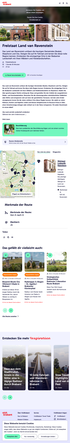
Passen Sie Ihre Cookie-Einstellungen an (35, 18)
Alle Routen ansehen (9, 316)
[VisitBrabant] (55, 416)
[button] (26, 163)
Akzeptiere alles (12, 436)
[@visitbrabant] (55, 419)
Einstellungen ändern (48, 436)
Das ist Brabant (23, 416)
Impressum (37, 419)
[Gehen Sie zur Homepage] (7, 3)
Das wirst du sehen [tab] (43, 152)
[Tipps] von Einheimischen (21, 194)
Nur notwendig (29, 436)
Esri (8, 196)
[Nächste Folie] (11, 310)
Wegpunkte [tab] (57, 152)
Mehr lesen (6, 119)
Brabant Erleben (23, 419)
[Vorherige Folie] (5, 310)
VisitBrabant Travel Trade (42, 416)
